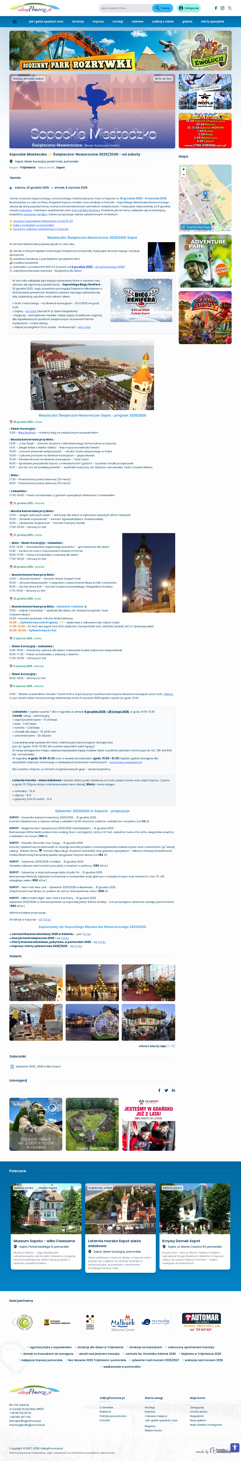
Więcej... (169, 694)
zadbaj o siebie (163, 21)
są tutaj (31, 311)
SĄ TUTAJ (45, 919)
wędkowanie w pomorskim (122, 1367)
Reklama (105, 1411)
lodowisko (25, 210)
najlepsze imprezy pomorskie (41, 1360)
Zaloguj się (197, 1407)
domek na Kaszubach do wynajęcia (48, 1354)
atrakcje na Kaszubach (145, 1347)
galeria (187, 21)
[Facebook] (216, 8)
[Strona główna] (14, 21)
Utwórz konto (198, 1411)
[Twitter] (230, 8)
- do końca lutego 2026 (97, 267)
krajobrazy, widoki (100, 1188)
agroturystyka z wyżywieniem (51, 1347)
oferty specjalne (212, 21)
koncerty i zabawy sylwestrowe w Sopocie (40, 229)
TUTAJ (87, 934)
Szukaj (165, 8)
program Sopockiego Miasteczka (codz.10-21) (43, 221)
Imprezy (150, 1411)
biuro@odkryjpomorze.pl (25, 1421)
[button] (205, 194)
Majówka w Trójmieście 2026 (201, 1354)
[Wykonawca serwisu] (213, 1450)
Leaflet (227, 230)
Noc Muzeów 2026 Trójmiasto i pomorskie (97, 1360)
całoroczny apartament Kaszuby (191, 1347)
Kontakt (105, 1420)
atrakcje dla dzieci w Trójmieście (100, 1347)
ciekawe (137, 21)
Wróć (163, 78)
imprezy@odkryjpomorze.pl (27, 1425)
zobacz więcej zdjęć (157, 1046)
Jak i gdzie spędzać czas (161, 1420)
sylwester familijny (35, 214)
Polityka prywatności (113, 1416)
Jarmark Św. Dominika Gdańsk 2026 (150, 1354)
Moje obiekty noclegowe (206, 1425)
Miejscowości (153, 1430)
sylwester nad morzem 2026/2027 (155, 1360)
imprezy (98, 21)
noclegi (118, 21)
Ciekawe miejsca (156, 1416)
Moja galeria (198, 1420)
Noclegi (150, 1407)
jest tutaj (84, 327)
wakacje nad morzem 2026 (204, 1360)
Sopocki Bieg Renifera (86, 210)
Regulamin (197, 1416)
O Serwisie (106, 1407)
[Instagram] (222, 8)
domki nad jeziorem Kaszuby (99, 1354)
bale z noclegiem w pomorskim (33, 225)
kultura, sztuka (23, 1188)
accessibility (234, 1447)
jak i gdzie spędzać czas (46, 21)
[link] (159, 1090)
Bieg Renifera (27, 432)
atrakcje (78, 21)
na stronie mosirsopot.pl (126, 762)
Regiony (150, 1426)
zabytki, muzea (47, 1188)
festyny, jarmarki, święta (28, 78)
